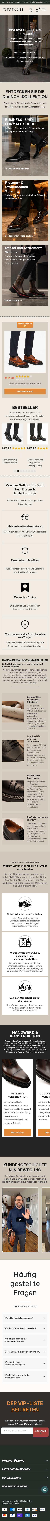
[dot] (15, 471)
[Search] (30, 10)
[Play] (20, 1219)
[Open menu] (44, 10)
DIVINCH (13, 10)
